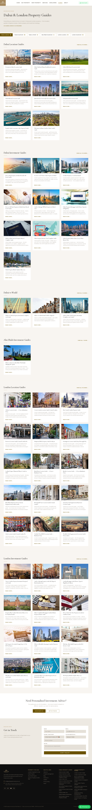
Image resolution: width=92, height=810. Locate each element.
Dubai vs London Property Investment (64, 783)
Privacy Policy (47, 781)
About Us (46, 772)
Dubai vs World (33, 34)
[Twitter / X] (14, 788)
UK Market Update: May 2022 (80, 796)
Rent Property (36, 2)
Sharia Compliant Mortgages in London (81, 780)
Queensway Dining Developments (78, 793)
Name (45, 728)
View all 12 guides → (82, 558)
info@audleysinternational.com (12, 781)
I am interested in (70, 734)
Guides (60, 2)
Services (45, 2)
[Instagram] (8, 788)
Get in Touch (53, 711)
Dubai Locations (6, 34)
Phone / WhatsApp (49, 734)
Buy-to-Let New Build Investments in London (79, 777)
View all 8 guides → (82, 44)
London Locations (63, 34)
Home (18, 2)
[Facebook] (5, 788)
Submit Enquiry (65, 752)
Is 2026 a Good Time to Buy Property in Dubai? (65, 776)
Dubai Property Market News (65, 794)
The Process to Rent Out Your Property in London (80, 787)
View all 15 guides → (82, 387)
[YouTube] (11, 788)
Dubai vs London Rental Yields (65, 781)
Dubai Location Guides (64, 772)
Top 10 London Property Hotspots (79, 784)
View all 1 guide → (83, 340)
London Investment (77, 34)
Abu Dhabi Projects (32, 775)
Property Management (49, 773)
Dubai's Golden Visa (63, 792)
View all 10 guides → (82, 153)
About (66, 2)
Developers (53, 2)
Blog (45, 775)
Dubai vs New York (63, 779)
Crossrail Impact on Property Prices (80, 798)
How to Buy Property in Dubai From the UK (65, 787)
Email (67, 728)
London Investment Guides (80, 774)
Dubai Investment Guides (64, 773)
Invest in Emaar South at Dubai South (66, 790)
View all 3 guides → (82, 293)
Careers (45, 779)
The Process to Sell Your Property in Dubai (64, 797)
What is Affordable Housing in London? (80, 790)
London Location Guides (79, 772)
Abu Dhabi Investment (48, 34)
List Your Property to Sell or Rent (34, 778)
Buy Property (26, 2)
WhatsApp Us (39, 711)
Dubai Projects (31, 773)
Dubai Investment (20, 34)
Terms (45, 783)
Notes (45, 743)
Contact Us (46, 777)
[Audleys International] (3, 3)
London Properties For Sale (34, 772)
